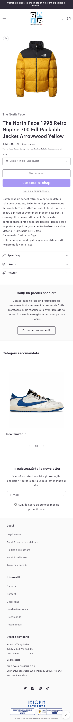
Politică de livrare (16, 557)
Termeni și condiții (17, 565)
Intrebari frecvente (17, 609)
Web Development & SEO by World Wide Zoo (42, 718)
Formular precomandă (36, 330)
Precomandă (14, 617)
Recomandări (14, 624)
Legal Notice (14, 534)
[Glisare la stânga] (29, 446)
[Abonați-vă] (62, 495)
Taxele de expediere (22, 149)
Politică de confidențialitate (22, 542)
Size (5, 154)
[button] (4, 18)
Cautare (11, 586)
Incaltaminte (14, 434)
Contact (11, 594)
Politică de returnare (18, 550)
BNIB (23, 718)
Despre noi (13, 601)
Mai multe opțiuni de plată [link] (36, 191)
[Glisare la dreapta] (44, 446)
